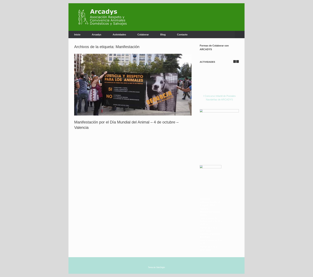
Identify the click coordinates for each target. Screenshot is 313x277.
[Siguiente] (237, 61)
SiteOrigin (160, 267)
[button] (240, 34)
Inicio (77, 34)
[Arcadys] (104, 17)
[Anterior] (234, 61)
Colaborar (143, 34)
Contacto (182, 34)
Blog (163, 34)
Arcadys (96, 34)
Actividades (119, 34)
